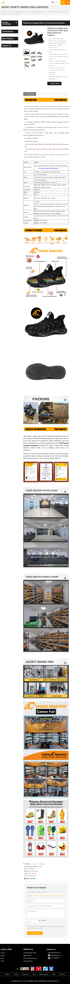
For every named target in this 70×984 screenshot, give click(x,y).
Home (4, 11)
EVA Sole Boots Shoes (30, 953)
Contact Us (62, 974)
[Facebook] (51, 969)
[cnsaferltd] (32, 878)
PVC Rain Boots (28, 961)
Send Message (35, 933)
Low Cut (35, 864)
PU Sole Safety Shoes (18, 11)
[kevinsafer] (25, 878)
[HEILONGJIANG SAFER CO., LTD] (3, 2)
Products (16, 974)
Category (9, 11)
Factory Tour (25, 974)
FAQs (53, 974)
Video (2, 961)
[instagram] (32, 969)
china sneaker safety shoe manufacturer (48, 168)
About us (3, 953)
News (2, 958)
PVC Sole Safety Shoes (30, 958)
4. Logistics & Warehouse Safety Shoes (36, 11)
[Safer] (24, 968)
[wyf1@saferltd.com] (29, 878)
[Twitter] (45, 969)
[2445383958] (27, 878)
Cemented (42, 864)
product (3, 955)
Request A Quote (44, 974)
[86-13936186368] (34, 878)
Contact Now (54, 83)
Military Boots (27, 955)
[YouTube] (38, 969)
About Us (7, 974)
